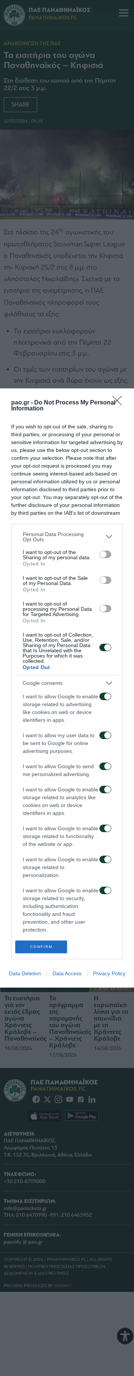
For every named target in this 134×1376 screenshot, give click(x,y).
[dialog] (67, 688)
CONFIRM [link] (41, 947)
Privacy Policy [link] (109, 973)
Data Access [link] (67, 973)
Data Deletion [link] (25, 973)
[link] (119, 403)
